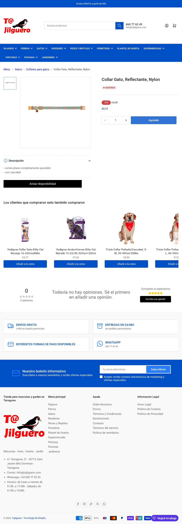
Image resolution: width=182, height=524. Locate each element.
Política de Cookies (149, 409)
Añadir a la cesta (25, 264)
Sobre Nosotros (102, 404)
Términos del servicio (105, 428)
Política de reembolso (106, 432)
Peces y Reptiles (80, 48)
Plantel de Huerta (128, 48)
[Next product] (176, 239)
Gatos (40, 48)
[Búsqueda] (119, 25)
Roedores (57, 48)
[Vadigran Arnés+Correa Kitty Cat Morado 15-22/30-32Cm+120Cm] (75, 228)
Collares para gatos (37, 69)
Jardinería (48, 57)
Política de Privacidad (150, 414)
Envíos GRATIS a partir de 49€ (91, 3)
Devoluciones (101, 418)
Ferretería (103, 48)
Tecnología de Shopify (34, 518)
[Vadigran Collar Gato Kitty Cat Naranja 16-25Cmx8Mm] (25, 228)
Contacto (98, 423)
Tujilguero (17, 518)
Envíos (97, 409)
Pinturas (11, 57)
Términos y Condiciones (107, 414)
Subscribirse (158, 369)
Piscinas (29, 57)
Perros (25, 48)
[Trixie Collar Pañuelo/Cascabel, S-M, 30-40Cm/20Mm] (126, 228)
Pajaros (9, 48)
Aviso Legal (144, 404)
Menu (7, 69)
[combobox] (84, 26)
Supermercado (152, 48)
